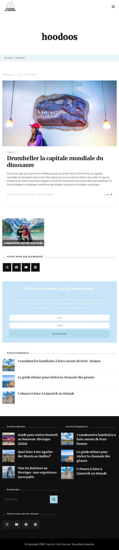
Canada (11, 152)
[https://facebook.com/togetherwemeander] (16, 267)
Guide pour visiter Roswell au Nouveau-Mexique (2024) (37, 439)
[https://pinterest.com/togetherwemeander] (35, 524)
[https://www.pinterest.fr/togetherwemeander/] (35, 267)
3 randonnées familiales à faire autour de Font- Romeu (59, 361)
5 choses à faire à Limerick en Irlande (46, 393)
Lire (107, 194)
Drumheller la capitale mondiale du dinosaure (55, 162)
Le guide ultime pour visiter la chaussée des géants (56, 377)
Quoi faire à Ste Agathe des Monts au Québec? (35, 454)
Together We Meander (58, 544)
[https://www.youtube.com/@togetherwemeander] (26, 267)
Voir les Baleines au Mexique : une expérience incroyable (37, 472)
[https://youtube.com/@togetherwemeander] (16, 524)
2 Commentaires (45, 194)
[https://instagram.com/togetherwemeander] (7, 267)
